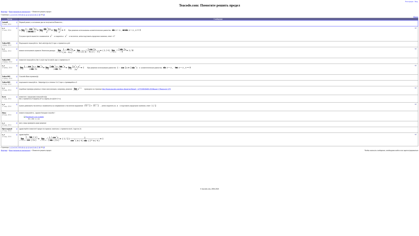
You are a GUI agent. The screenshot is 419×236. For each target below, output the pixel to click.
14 (31, 15)
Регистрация (409, 1)
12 (26, 15)
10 (22, 15)
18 (39, 15)
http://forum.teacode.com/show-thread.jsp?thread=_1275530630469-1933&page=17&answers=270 (136, 89)
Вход (416, 1)
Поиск (415, 17)
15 (33, 15)
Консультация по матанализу (20, 12)
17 (37, 15)
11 (24, 15)
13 (28, 15)
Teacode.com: (189, 5)
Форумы (4, 12)
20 (44, 15)
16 (35, 15)
